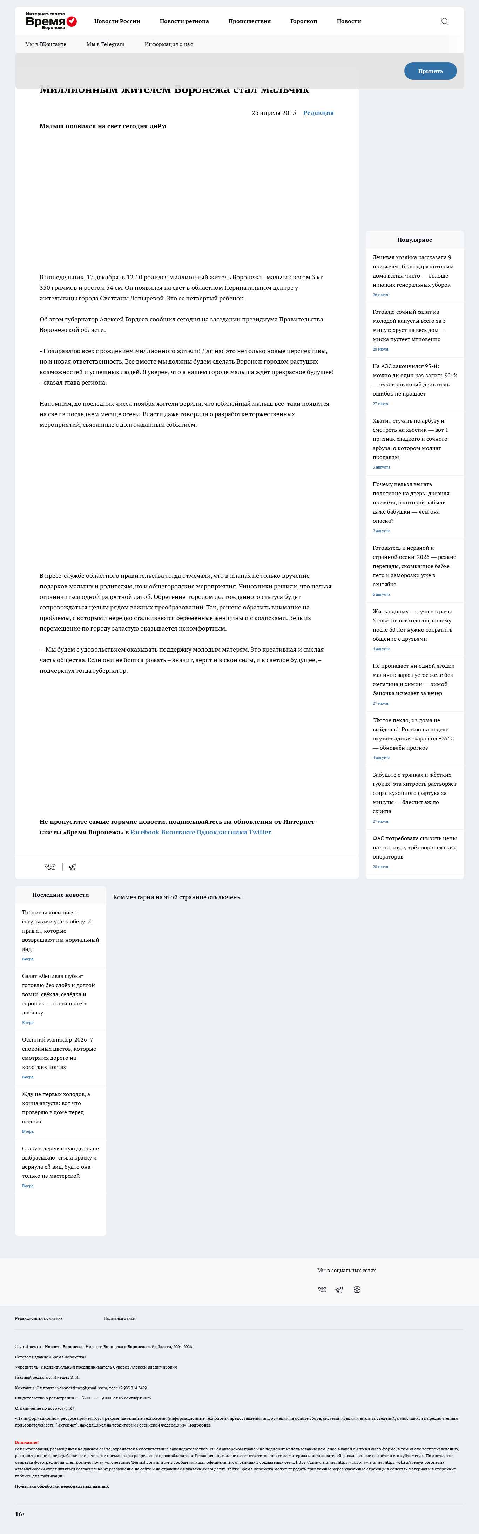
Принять (430, 70)
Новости (349, 21)
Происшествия (250, 21)
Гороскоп (303, 21)
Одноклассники (222, 832)
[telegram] (74, 867)
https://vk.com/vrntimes (360, 1462)
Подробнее (199, 1425)
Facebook (145, 832)
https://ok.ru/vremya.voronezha (414, 1462)
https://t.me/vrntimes (316, 1462)
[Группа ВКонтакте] (322, 1289)
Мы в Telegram (105, 44)
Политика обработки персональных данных (62, 1486)
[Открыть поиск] (445, 21)
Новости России (117, 21)
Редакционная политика (38, 1318)
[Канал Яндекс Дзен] (357, 1289)
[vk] (50, 867)
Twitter (260, 832)
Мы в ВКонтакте (45, 44)
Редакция (318, 113)
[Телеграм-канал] (339, 1289)
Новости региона (184, 21)
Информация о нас (169, 44)
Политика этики (119, 1318)
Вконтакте (178, 832)
